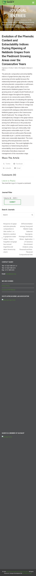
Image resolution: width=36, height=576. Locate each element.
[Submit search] (32, 215)
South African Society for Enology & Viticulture (17, 571)
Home (6, 20)
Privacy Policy (6, 286)
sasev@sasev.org (11, 274)
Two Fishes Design (27, 573)
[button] (33, 2)
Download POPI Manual (8, 290)
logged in (14, 183)
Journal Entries (15, 20)
